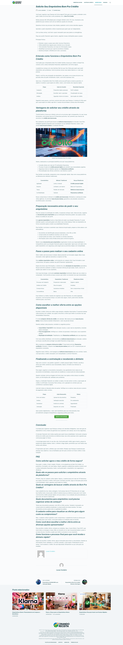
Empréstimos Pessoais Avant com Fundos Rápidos (93, 612)
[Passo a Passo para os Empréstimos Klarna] (61, 601)
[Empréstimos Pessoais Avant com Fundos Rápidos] (95, 601)
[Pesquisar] (110, 2)
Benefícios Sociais (77, 2)
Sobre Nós (66, 642)
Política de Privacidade (50, 642)
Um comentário (56, 614)
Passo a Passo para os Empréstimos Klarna (57, 612)
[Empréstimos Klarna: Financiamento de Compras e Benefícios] (28, 601)
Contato (60, 642)
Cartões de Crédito (88, 2)
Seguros (105, 2)
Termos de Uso (74, 642)
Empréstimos (98, 2)
